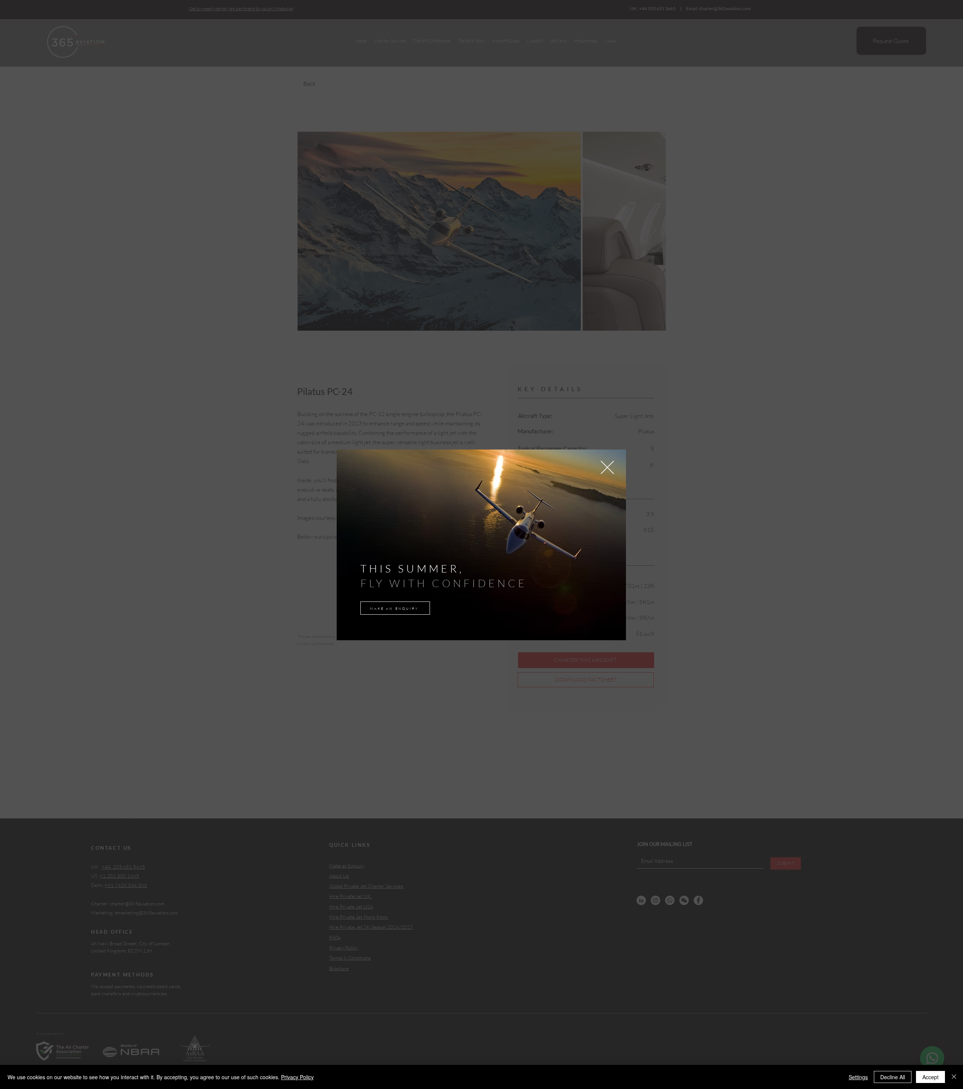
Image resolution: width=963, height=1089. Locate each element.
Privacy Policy (297, 1077)
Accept (930, 1077)
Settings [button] (858, 1077)
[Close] (953, 1077)
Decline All (892, 1077)
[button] (607, 467)
